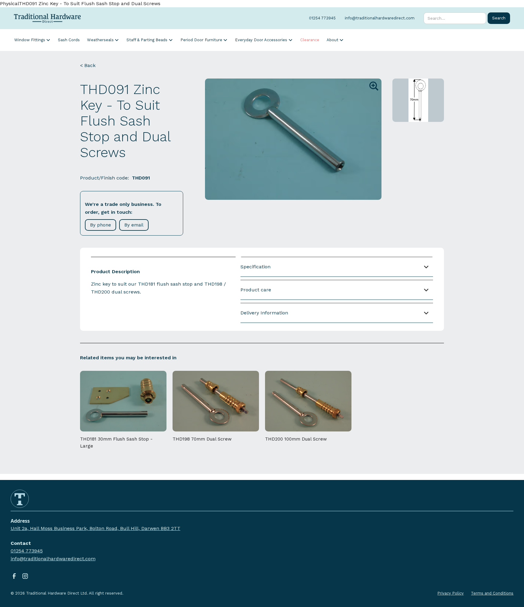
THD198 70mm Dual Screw (202, 439)
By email (133, 225)
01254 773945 (27, 551)
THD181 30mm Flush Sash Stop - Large (116, 442)
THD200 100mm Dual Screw (296, 439)
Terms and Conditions (492, 593)
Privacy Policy (450, 593)
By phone (100, 225)
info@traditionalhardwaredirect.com (53, 559)
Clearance (309, 40)
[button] (32, 39)
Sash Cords (69, 40)
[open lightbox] (293, 139)
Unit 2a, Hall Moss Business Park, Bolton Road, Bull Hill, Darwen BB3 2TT (95, 528)
